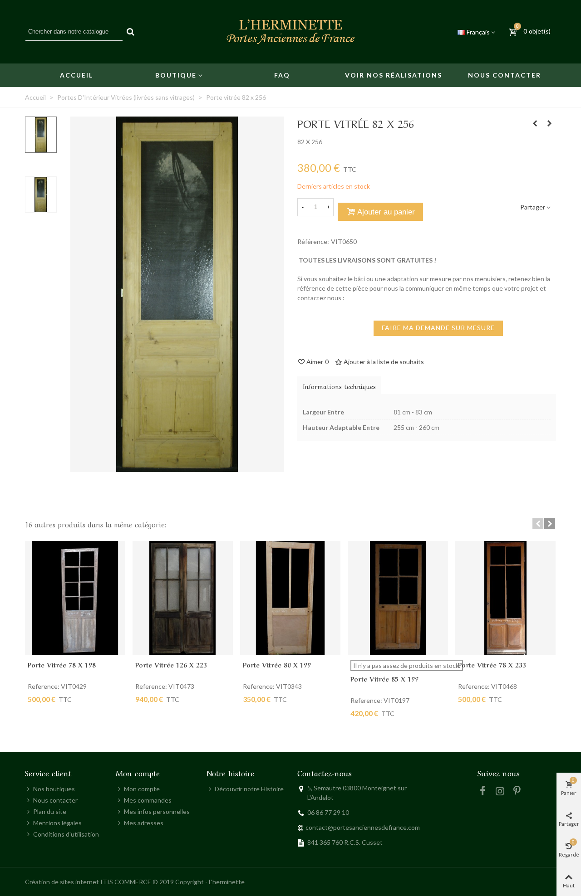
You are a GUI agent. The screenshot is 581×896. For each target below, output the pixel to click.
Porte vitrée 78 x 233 (492, 664)
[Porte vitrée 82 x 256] (177, 467)
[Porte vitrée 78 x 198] (75, 598)
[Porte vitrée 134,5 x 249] (549, 123)
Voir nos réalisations (393, 75)
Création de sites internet (62, 882)
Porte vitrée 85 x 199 (384, 678)
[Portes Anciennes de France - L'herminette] (290, 31)
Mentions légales (57, 823)
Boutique (176, 75)
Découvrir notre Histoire (249, 789)
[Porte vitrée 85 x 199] (398, 598)
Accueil (76, 75)
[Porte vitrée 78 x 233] (505, 598)
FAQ (282, 75)
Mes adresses (143, 823)
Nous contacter (504, 75)
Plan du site (49, 811)
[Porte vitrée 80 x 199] (290, 598)
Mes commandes (148, 800)
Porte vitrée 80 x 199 (277, 664)
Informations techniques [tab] (339, 385)
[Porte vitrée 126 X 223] (183, 598)
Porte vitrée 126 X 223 (171, 664)
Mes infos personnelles (157, 811)
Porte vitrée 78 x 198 (62, 664)
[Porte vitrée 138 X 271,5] (535, 123)
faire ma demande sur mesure (438, 327)
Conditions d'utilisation (66, 834)
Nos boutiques (54, 789)
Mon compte (142, 789)
